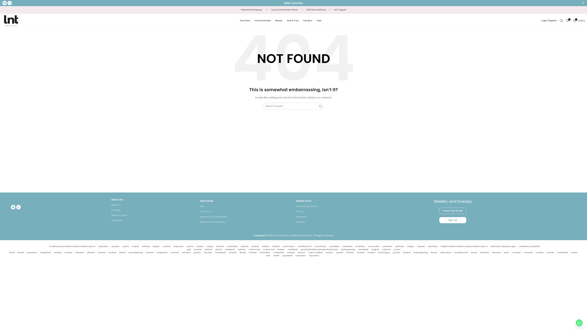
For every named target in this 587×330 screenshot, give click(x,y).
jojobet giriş (384, 252)
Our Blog (115, 210)
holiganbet (45, 252)
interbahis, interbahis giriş (503, 246)
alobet (125, 246)
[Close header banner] (583, 3)
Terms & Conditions (306, 206)
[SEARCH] (320, 106)
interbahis (433, 246)
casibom (386, 249)
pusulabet (363, 249)
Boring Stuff (304, 201)
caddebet (334, 246)
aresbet (115, 246)
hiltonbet (484, 252)
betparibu (103, 246)
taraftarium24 (305, 246)
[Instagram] (18, 207)
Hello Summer (293, 3)
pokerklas (360, 246)
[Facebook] (13, 207)
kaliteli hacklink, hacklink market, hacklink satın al (464, 246)
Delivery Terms (119, 215)
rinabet (135, 246)
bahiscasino (289, 246)
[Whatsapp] (579, 322)
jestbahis (399, 246)
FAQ (202, 206)
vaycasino (300, 255)
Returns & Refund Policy (212, 222)
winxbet (244, 246)
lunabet (198, 249)
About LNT (117, 199)
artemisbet (445, 252)
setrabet (79, 252)
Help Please (206, 201)
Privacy (299, 211)
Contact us (206, 211)
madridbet (232, 246)
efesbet (91, 252)
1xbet (506, 252)
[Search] (561, 21)
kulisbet (146, 246)
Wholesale (116, 220)
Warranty (301, 222)
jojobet (197, 252)
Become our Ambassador (213, 216)
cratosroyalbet (315, 252)
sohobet (174, 252)
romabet (516, 252)
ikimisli (21, 252)
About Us (116, 204)
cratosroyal (254, 249)
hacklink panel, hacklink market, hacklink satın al (72, 246)
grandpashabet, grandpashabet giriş (319, 249)
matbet (265, 246)
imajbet (375, 249)
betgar (156, 246)
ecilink (276, 255)
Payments (301, 216)
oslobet (539, 252)
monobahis (320, 246)
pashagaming (348, 249)
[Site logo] (11, 20)
